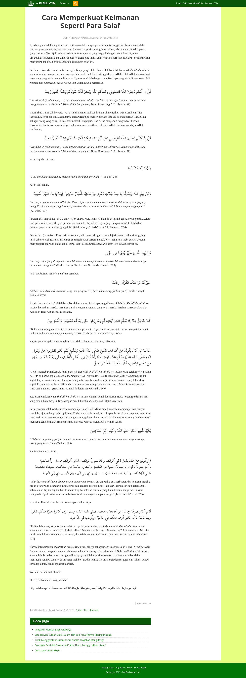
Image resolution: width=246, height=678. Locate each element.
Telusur (63, 3)
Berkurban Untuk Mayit (47, 650)
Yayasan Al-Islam (124, 667)
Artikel (79, 610)
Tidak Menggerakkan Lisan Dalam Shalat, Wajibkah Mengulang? (69, 640)
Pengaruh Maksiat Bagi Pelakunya (53, 629)
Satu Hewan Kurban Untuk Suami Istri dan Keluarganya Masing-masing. (73, 634)
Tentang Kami (106, 667)
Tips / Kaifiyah (91, 610)
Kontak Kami (140, 667)
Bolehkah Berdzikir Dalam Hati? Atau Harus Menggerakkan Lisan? (70, 645)
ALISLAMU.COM (45, 3)
